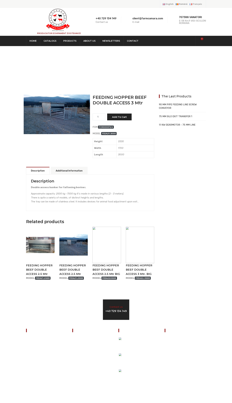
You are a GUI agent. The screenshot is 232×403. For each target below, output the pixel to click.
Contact (132, 40)
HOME (32, 69)
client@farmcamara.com (183, 366)
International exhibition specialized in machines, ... (146, 361)
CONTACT (32, 378)
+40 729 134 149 (106, 18)
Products (69, 40)
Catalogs (50, 40)
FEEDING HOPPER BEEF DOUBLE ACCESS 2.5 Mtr (39, 270)
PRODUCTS (51, 69)
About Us (89, 40)
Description (38, 170)
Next (83, 115)
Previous (30, 115)
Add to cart (119, 116)
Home (33, 40)
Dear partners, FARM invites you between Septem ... (145, 377)
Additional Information (69, 170)
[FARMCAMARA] (57, 19)
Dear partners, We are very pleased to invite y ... (146, 345)
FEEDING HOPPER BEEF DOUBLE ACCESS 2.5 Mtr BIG (106, 270)
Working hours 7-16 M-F (172, 309)
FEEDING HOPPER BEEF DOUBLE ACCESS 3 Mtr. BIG (139, 270)
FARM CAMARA (57, 120)
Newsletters (111, 40)
